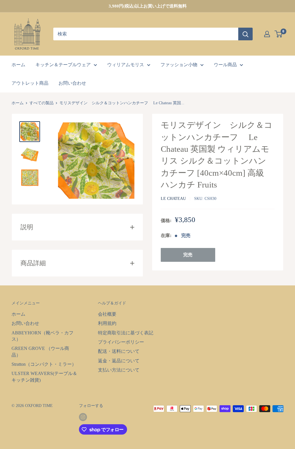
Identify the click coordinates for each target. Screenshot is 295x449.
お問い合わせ (72, 83)
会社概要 (107, 314)
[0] (278, 34)
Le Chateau (173, 198)
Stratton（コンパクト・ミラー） (44, 364)
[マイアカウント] (267, 34)
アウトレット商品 (30, 83)
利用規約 (107, 323)
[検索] (245, 34)
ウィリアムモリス (125, 64)
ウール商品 (225, 64)
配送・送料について (118, 351)
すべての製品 (41, 103)
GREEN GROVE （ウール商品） (40, 351)
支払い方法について (118, 369)
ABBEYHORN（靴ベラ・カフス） (42, 336)
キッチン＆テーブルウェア (63, 64)
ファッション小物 (178, 64)
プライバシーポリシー (121, 342)
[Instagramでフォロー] (83, 417)
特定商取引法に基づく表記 (125, 332)
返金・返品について (118, 360)
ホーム (18, 64)
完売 (187, 254)
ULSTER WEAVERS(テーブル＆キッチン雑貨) (44, 376)
